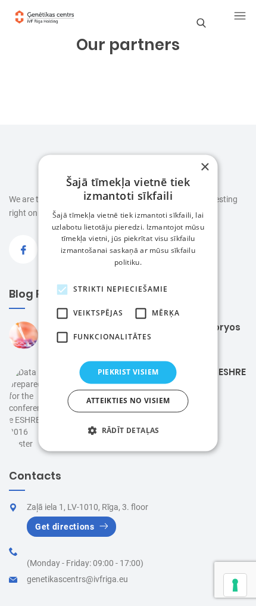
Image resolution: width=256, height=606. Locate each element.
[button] (128, 431)
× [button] (204, 167)
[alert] (128, 302)
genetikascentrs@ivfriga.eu (77, 579)
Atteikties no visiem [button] (128, 401)
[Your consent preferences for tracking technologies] (235, 585)
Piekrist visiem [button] (128, 372)
